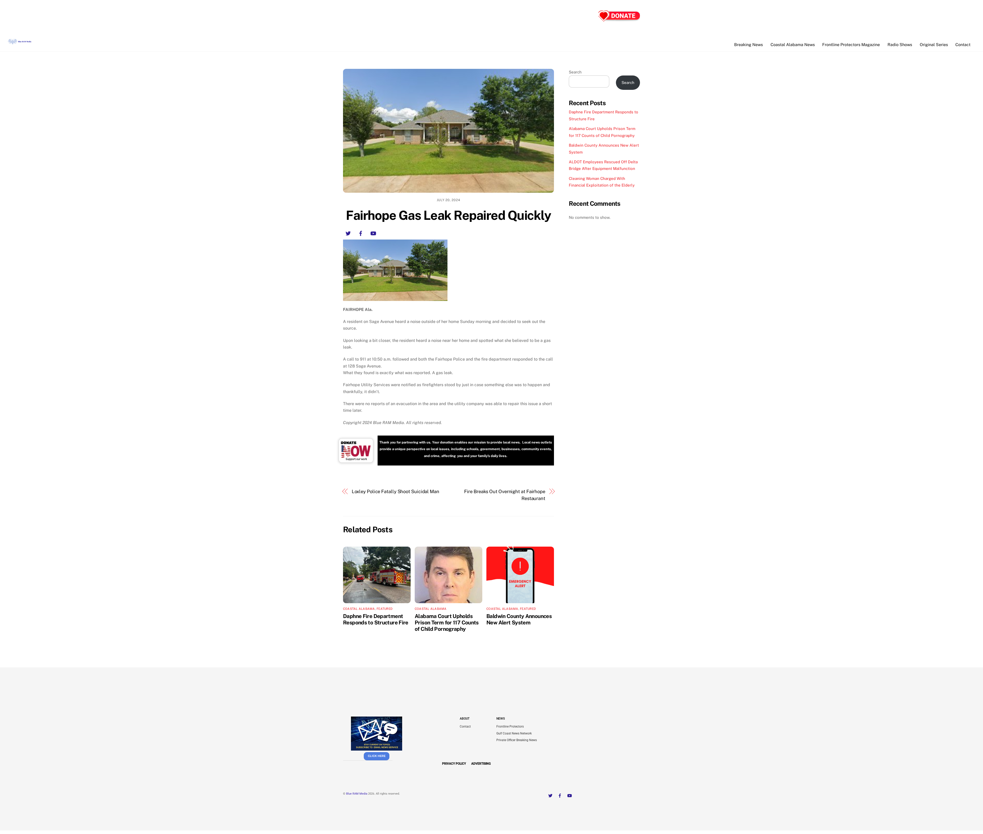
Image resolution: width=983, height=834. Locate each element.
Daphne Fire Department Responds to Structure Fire (375, 619)
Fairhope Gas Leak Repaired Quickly (448, 215)
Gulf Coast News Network (514, 733)
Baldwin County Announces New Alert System (519, 619)
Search (575, 72)
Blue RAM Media (356, 793)
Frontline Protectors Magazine (851, 44)
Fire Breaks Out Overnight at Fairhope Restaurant (504, 495)
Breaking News (748, 44)
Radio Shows (900, 44)
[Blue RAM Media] (20, 42)
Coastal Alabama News (793, 44)
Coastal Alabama (359, 609)
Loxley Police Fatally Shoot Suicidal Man (395, 491)
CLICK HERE (377, 756)
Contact (962, 44)
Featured (384, 609)
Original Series (934, 44)
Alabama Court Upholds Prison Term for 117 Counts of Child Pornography (447, 622)
